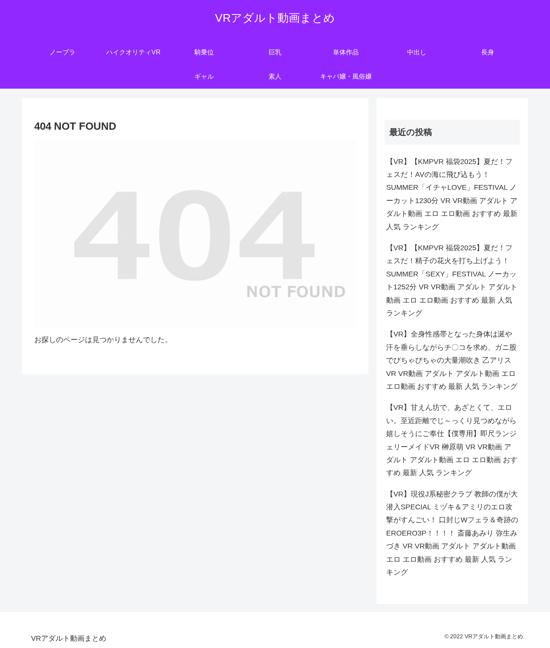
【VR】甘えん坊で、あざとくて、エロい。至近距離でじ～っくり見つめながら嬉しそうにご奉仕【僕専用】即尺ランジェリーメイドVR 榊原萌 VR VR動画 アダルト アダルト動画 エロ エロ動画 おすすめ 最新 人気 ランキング (451, 440)
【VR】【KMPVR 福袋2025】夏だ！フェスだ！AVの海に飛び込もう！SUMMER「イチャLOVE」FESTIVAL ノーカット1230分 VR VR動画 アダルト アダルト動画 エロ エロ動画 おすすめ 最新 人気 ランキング (451, 194)
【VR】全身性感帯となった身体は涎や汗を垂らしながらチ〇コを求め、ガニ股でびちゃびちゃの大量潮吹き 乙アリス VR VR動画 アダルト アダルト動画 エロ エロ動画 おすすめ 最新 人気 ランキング (451, 360)
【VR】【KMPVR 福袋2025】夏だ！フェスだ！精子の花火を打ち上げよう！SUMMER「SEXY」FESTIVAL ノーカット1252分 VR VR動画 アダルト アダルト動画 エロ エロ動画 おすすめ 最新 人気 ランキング (451, 280)
